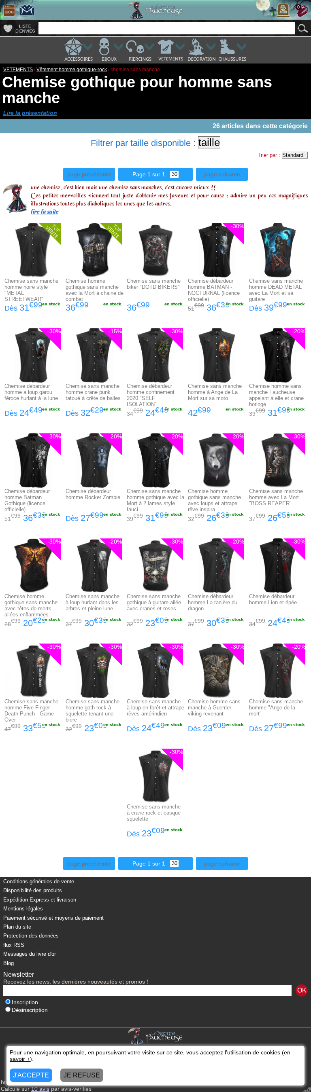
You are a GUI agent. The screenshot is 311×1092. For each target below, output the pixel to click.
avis (40, 1089)
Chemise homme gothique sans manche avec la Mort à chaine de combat (95, 290)
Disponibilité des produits (32, 890)
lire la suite (44, 212)
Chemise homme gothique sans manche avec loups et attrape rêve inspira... (214, 500)
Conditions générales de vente (38, 881)
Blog (8, 963)
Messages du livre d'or (29, 954)
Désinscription (30, 1010)
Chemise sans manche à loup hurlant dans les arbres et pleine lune (92, 602)
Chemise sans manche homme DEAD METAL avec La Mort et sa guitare (276, 290)
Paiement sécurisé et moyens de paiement (53, 918)
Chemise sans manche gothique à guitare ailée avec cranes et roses (154, 602)
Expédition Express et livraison (39, 900)
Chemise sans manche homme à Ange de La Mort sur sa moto (215, 392)
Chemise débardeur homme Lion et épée (273, 599)
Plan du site (17, 927)
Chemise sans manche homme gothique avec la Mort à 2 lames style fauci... (155, 500)
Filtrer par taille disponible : (143, 143)
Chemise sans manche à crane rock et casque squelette (154, 813)
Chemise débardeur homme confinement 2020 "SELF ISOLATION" (151, 395)
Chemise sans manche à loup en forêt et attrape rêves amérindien (155, 707)
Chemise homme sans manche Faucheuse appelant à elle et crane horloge (276, 395)
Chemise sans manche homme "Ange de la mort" (276, 707)
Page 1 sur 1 (148, 174)
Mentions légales (23, 909)
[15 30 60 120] (172, 174)
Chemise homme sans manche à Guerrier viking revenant (214, 707)
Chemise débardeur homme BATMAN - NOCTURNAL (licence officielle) (214, 290)
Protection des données (31, 936)
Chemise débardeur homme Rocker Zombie (93, 494)
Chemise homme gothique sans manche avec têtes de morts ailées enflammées (31, 605)
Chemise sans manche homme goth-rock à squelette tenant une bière (92, 710)
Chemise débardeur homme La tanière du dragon (212, 602)
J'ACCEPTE (31, 1075)
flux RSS (13, 945)
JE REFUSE (82, 1075)
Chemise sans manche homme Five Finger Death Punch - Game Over (31, 710)
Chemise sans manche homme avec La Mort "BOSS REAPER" (276, 497)
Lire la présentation (30, 113)
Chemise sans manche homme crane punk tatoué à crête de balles (93, 392)
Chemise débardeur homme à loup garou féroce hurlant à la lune (31, 392)
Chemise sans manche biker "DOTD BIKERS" (154, 284)
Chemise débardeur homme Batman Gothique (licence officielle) (27, 500)
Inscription (25, 1002)
